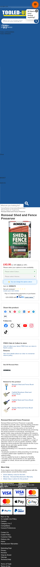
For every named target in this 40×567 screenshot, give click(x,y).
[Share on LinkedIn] (24, 312)
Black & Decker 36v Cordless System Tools (14, 93)
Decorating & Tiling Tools (8, 45)
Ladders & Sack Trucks (8, 61)
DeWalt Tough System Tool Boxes (11, 146)
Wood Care (21, 208)
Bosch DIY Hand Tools (7, 105)
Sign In (2, 5)
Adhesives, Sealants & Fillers (10, 35)
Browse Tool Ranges (7, 188)
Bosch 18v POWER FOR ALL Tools (12, 96)
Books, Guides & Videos (8, 40)
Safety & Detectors (6, 76)
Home (1, 0)
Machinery (3, 64)
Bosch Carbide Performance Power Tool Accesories (17, 103)
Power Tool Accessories (8, 73)
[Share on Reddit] (29, 312)
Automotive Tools (6, 39)
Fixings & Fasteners (6, 54)
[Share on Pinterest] (15, 312)
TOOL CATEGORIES (7, 30)
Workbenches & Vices (7, 86)
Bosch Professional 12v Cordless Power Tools (15, 119)
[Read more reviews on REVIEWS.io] (33, 509)
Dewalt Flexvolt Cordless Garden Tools (13, 139)
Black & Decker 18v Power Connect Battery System (17, 91)
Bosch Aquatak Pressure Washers (11, 100)
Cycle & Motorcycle (6, 44)
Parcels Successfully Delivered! (9, 516)
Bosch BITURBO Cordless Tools (11, 102)
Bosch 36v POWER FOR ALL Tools (12, 98)
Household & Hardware (8, 59)
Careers (4, 550)
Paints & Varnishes (6, 69)
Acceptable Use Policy (9, 548)
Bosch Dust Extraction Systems (10, 107)
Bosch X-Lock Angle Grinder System (12, 130)
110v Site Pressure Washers (9, 90)
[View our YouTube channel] (25, 325)
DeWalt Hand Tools (6, 142)
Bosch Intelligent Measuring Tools (11, 112)
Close (2, 154)
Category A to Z (5, 156)
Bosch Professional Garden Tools (11, 122)
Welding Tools (4, 85)
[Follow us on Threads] (12, 325)
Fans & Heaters (5, 52)
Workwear (3, 88)
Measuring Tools (5, 68)
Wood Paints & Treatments (10, 210)
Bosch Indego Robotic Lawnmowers (12, 110)
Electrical (3, 49)
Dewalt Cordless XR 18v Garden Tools (13, 136)
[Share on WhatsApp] (19, 312)
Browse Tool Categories (8, 186)
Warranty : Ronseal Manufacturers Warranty (18, 477)
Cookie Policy (5, 564)
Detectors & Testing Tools (8, 47)
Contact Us (4, 198)
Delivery (2, 1)
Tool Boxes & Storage (7, 79)
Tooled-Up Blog (5, 196)
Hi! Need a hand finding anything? (31, 14)
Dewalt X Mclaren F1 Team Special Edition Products (17, 151)
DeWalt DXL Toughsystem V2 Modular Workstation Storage (20, 137)
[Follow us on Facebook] (5, 325)
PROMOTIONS (5, 163)
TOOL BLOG (4, 168)
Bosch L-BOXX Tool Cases (9, 113)
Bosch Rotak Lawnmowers (9, 129)
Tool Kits (3, 81)
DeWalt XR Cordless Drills (8, 153)
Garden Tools (4, 56)
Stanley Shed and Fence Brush (22, 408)
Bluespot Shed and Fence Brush (23, 384)
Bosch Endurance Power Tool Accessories (14, 108)
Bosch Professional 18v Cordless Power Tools (15, 120)
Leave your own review (11, 291)
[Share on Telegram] (33, 312)
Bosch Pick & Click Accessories (10, 115)
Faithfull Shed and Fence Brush (22, 400)
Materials (3, 66)
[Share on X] (10, 312)
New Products (4, 191)
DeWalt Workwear (6, 149)
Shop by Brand (5, 190)
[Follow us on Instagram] (31, 325)
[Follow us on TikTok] (5, 332)
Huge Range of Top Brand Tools (9, 513)
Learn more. (29, 297)
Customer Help (5, 200)
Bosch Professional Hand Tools (10, 124)
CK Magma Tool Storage (8, 132)
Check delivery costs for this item (14, 474)
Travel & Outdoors (6, 83)
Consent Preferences (8, 557)
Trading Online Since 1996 (26, 513)
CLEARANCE (4, 164)
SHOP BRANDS (5, 159)
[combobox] (18, 21)
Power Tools (4, 74)
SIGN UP (3, 166)
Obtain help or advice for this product (15, 479)
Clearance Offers (6, 195)
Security (3, 78)
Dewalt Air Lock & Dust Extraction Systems (14, 134)
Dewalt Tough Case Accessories (11, 144)
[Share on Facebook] (5, 312)
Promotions (4, 193)
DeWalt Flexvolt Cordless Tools (10, 141)
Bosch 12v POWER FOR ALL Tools (12, 95)
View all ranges (5, 158)
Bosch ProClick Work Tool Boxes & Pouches (15, 117)
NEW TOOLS (4, 161)
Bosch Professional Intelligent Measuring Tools (15, 125)
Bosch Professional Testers (9, 127)
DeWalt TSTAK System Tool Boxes (11, 147)
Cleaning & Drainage (7, 42)
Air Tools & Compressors (8, 37)
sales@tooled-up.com (5, 7)
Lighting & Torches (6, 62)
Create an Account (4, 4)
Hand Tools (4, 57)
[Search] (36, 21)
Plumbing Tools (5, 71)
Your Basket (5, 25)
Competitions (5, 555)
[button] (33, 488)
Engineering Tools (6, 51)
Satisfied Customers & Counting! (27, 516)
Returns (2, 3)
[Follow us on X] (18, 325)
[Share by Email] (5, 316)
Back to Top (5, 546)
